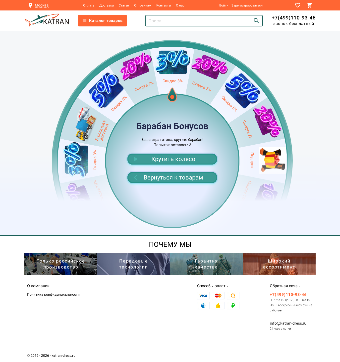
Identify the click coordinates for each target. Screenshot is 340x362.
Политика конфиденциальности (53, 294)
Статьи (124, 5)
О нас (180, 5)
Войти (223, 5)
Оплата (88, 5)
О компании (38, 285)
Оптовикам (142, 5)
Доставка (106, 5)
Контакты (163, 5)
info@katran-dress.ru (288, 323)
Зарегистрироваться (247, 5)
